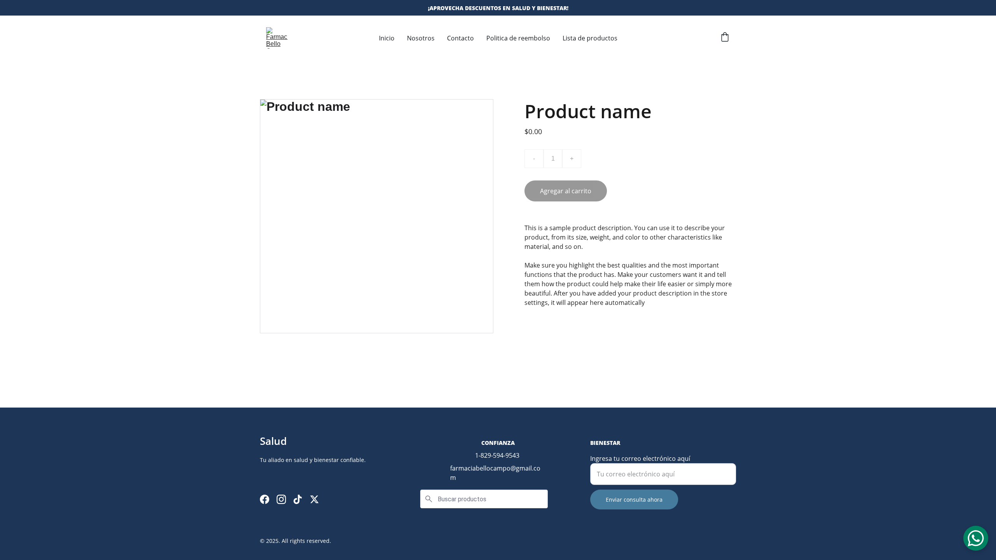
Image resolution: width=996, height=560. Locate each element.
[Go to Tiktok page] (297, 499)
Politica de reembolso (518, 38)
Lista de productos (590, 38)
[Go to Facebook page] (264, 499)
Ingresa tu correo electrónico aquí (640, 458)
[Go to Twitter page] (314, 499)
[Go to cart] (725, 38)
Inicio (387, 38)
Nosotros (421, 38)
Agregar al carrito (565, 191)
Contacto (460, 38)
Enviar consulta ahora (634, 499)
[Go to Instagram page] (281, 499)
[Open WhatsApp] (975, 538)
